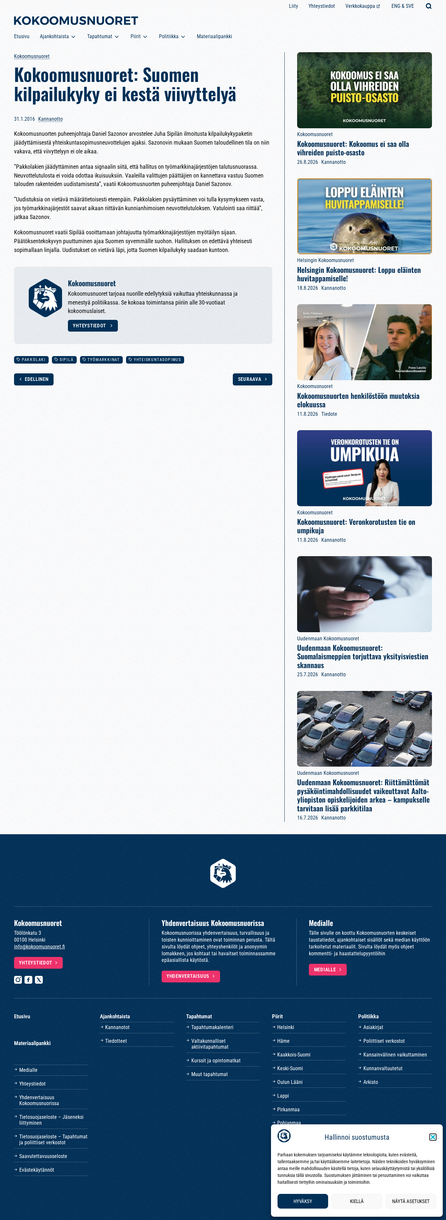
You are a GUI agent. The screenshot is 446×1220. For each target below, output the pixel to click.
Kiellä (357, 1201)
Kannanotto (50, 119)
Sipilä (67, 359)
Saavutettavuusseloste (43, 1156)
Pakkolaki (34, 359)
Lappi (283, 1096)
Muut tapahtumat (209, 1074)
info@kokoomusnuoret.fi (39, 947)
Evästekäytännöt (36, 1170)
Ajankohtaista (54, 36)
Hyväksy (303, 1201)
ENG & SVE (402, 6)
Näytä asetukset (411, 1201)
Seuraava (250, 379)
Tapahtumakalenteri (212, 1027)
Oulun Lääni (290, 1082)
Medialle (325, 970)
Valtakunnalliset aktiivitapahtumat (210, 1044)
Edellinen (36, 379)
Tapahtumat (99, 36)
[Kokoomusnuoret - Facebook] (28, 979)
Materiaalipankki (214, 36)
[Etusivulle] (76, 21)
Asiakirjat (373, 1027)
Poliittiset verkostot (384, 1041)
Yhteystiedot (322, 6)
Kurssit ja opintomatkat (216, 1060)
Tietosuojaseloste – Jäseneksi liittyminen (51, 1120)
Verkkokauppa (360, 6)
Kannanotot (117, 1027)
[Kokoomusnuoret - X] (38, 979)
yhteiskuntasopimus (157, 359)
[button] (433, 1137)
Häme (283, 1041)
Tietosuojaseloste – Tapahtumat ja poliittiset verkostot (53, 1140)
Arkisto (370, 1082)
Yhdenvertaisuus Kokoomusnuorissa (39, 1100)
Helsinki (285, 1027)
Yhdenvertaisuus (188, 976)
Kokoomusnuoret (32, 56)
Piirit (136, 36)
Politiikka (169, 36)
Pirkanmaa (288, 1109)
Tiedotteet (116, 1041)
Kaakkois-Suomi (294, 1055)
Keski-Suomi (290, 1068)
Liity (293, 6)
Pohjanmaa (289, 1123)
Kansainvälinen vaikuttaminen (395, 1055)
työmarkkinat (103, 359)
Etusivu (21, 36)
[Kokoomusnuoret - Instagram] (18, 979)
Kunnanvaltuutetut (383, 1068)
